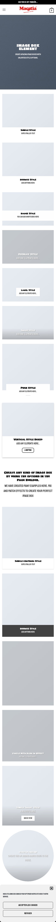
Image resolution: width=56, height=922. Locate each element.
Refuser (28, 913)
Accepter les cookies (28, 905)
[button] (51, 888)
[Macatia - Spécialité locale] (28, 9)
